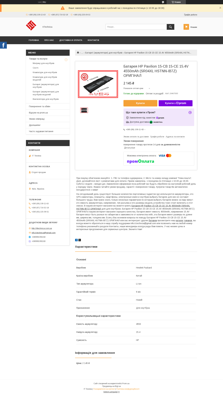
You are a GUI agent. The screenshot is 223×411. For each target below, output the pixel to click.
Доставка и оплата (70, 40)
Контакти (93, 40)
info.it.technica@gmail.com (44, 233)
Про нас (49, 40)
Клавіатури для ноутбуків (45, 72)
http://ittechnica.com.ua (42, 228)
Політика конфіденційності (127, 389)
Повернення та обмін (39, 106)
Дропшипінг (35, 125)
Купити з (170, 103)
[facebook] (76, 240)
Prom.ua (125, 383)
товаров (188, 220)
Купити (140, 103)
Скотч (35, 68)
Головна (34, 40)
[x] (79, 240)
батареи (153, 220)
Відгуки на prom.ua (38, 112)
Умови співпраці (37, 119)
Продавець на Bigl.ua (111, 386)
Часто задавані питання (41, 131)
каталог (179, 220)
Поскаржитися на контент (104, 389)
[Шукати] (170, 27)
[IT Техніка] (32, 32)
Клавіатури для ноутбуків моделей (45, 78)
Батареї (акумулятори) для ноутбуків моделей (46, 93)
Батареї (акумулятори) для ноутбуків (103, 52)
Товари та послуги (38, 59)
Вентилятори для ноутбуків (46, 99)
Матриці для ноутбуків (43, 63)
